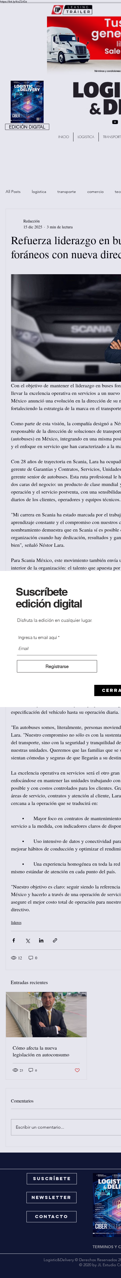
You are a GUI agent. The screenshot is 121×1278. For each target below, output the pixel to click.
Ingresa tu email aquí (37, 637)
